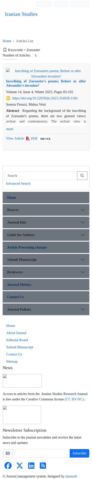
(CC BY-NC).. (75, 399)
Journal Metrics (19, 284)
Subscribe (79, 453)
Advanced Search (18, 183)
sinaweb (71, 476)
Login (45, 4)
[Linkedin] (31, 467)
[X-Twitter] (19, 467)
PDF (40, 138)
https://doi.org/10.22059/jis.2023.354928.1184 (44, 98)
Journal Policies (19, 309)
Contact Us (15, 297)
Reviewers (15, 272)
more (9, 129)
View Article (15, 138)
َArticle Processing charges (27, 247)
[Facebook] (8, 467)
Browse (13, 210)
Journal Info (16, 222)
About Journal (16, 333)
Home (7, 41)
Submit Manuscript (22, 259)
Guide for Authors (21, 235)
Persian (81, 4)
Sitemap (12, 361)
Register (60, 4)
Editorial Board (17, 340)
